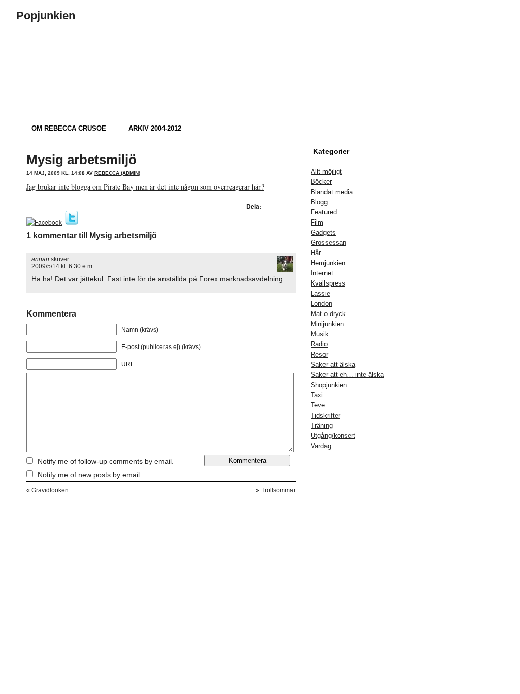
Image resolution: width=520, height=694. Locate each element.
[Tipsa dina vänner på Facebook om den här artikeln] (44, 221)
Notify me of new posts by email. (90, 474)
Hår (316, 253)
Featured (324, 212)
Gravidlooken (50, 490)
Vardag (321, 446)
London (321, 303)
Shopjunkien (329, 385)
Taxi (317, 395)
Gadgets (323, 232)
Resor (319, 354)
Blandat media (332, 192)
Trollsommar (278, 490)
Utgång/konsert (333, 435)
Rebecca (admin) (117, 173)
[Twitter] (71, 221)
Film (317, 222)
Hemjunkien (328, 263)
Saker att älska (333, 364)
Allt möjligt (326, 171)
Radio (319, 344)
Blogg (319, 202)
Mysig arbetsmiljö (81, 159)
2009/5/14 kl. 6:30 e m (61, 266)
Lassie (320, 293)
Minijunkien (327, 324)
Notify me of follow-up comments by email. (106, 461)
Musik (320, 334)
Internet (322, 273)
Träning (322, 425)
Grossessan (328, 242)
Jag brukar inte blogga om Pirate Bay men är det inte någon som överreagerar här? (145, 187)
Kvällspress (328, 283)
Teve (318, 405)
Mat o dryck (328, 314)
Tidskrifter (325, 415)
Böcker (321, 181)
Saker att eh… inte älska (347, 374)
